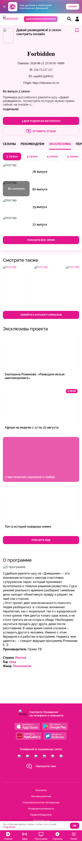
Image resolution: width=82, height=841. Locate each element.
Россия (20, 657)
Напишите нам (46, 766)
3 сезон (32, 156)
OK (74, 825)
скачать (72, 7)
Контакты (41, 790)
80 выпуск (10, 91)
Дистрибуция (41, 820)
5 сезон (72, 156)
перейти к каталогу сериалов (41, 314)
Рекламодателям (41, 796)
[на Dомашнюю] (10, 18)
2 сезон (24, 91)
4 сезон (52, 156)
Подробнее (9, 827)
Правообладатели (41, 814)
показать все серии (41, 240)
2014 (12, 662)
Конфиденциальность (41, 808)
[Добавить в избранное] (77, 30)
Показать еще (41, 540)
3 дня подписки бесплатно (41, 19)
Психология (22, 666)
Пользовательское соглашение (41, 802)
